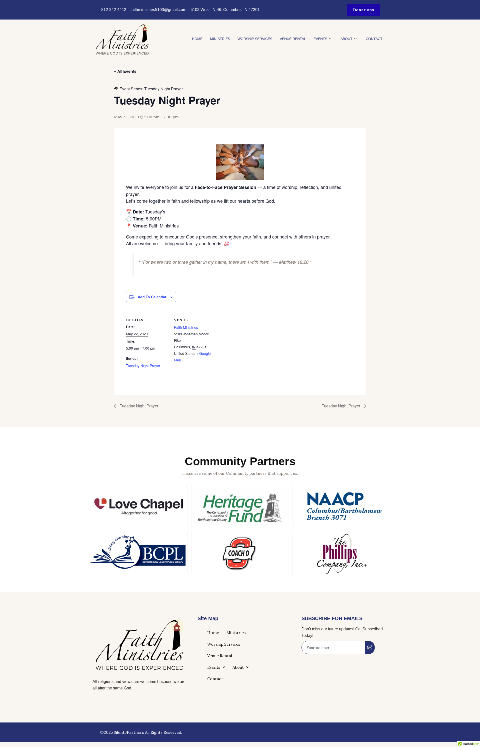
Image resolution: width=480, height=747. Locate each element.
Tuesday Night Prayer (143, 365)
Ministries (220, 39)
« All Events (125, 71)
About (346, 39)
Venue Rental (293, 39)
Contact (374, 39)
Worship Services (255, 39)
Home (197, 39)
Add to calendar (152, 296)
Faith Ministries (186, 327)
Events (320, 39)
